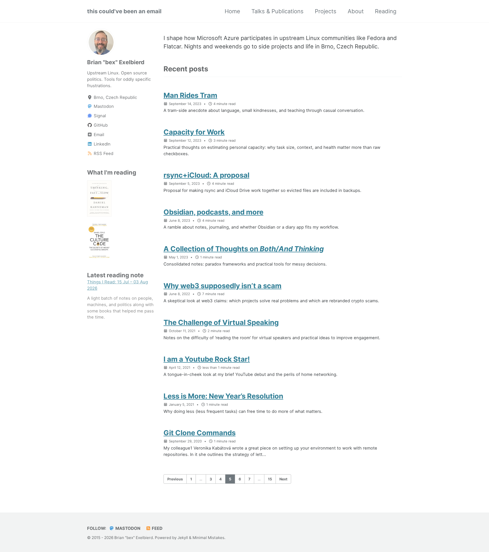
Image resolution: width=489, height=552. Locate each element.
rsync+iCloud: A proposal (206, 175)
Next (283, 479)
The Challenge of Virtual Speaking (221, 322)
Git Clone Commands (200, 432)
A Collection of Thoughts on (244, 248)
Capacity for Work (194, 132)
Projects (325, 11)
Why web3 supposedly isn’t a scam (222, 285)
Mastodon (127, 528)
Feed (156, 528)
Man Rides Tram (190, 95)
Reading (385, 11)
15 (270, 479)
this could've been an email (124, 11)
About (356, 11)
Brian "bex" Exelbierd (115, 62)
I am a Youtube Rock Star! (207, 359)
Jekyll (183, 537)
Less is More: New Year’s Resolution (223, 396)
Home (232, 11)
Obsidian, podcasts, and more (213, 212)
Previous (175, 479)
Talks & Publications (277, 11)
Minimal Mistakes (208, 537)
